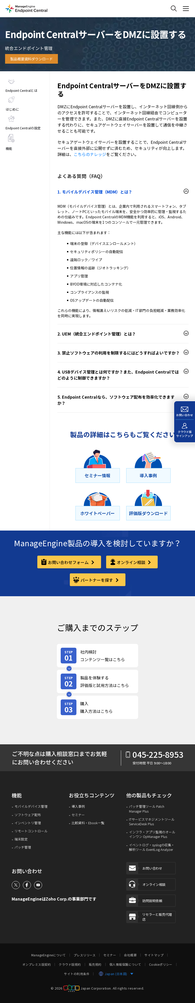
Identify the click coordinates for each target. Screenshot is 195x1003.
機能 (9, 148)
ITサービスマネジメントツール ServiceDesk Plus (151, 821)
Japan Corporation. (96, 988)
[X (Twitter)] (16, 885)
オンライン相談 (131, 562)
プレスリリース (85, 955)
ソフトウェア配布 (27, 815)
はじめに (12, 109)
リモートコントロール (30, 831)
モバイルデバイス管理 (30, 806)
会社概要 (130, 955)
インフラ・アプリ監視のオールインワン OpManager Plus (152, 834)
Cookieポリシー (160, 964)
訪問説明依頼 (152, 900)
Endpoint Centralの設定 (23, 128)
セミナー (78, 815)
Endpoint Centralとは (21, 90)
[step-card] (97, 655)
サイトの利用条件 (76, 973)
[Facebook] (27, 885)
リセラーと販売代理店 (157, 917)
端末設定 (21, 839)
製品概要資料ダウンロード (31, 58)
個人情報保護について (125, 964)
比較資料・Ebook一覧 (88, 823)
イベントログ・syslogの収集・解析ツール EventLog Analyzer (151, 847)
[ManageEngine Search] (174, 9)
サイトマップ (154, 955)
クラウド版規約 (70, 964)
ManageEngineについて (48, 955)
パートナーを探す (97, 580)
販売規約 (95, 964)
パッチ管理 (22, 847)
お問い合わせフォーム (69, 562)
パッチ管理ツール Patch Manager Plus (146, 808)
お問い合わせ (152, 868)
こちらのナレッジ (90, 154)
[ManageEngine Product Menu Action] (186, 9)
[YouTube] (38, 885)
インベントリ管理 (27, 823)
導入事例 (78, 806)
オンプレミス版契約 (36, 964)
